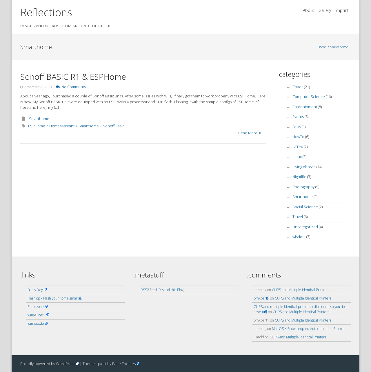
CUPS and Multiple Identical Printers (300, 289)
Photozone (36, 306)
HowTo (298, 136)
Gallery (325, 10)
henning (260, 289)
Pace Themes (124, 363)
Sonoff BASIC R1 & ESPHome (73, 76)
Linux (297, 156)
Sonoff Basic (113, 125)
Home (322, 47)
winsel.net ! (36, 315)
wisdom (298, 236)
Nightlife (299, 176)
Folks (296, 126)
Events (298, 116)
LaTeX (297, 146)
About (308, 10)
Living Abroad (304, 166)
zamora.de (36, 323)
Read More (247, 132)
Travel (297, 216)
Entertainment (304, 106)
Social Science (305, 206)
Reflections (46, 12)
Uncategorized (305, 226)
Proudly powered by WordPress (47, 363)
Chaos (297, 86)
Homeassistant (61, 125)
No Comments (73, 86)
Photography (303, 186)
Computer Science (308, 96)
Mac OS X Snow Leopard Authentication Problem (309, 328)
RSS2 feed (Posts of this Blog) (162, 289)
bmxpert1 (261, 298)
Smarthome (339, 47)
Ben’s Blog (35, 289)
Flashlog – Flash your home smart (53, 298)
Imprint (342, 10)
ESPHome (36, 125)
